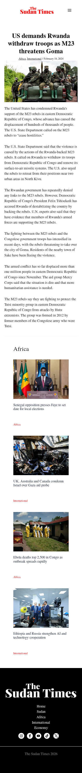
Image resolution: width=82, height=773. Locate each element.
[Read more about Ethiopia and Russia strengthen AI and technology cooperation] (41, 607)
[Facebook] (30, 736)
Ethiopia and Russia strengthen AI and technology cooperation (39, 635)
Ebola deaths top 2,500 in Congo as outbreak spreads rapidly (38, 559)
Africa (22, 58)
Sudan (41, 711)
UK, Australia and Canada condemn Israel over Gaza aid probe (38, 483)
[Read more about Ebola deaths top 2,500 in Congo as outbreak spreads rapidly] (41, 531)
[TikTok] (47, 736)
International (34, 58)
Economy (41, 727)
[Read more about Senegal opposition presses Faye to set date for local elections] (41, 378)
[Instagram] (21, 736)
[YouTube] (38, 736)
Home (41, 706)
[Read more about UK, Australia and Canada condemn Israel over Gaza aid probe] (41, 455)
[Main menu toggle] (69, 10)
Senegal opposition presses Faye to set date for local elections (39, 406)
